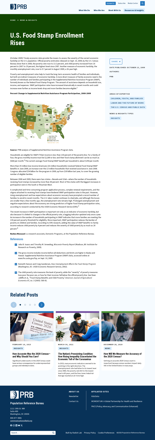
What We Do (84, 10)
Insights (115, 118)
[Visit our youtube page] (19, 425)
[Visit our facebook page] (11, 425)
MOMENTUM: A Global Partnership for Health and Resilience (116, 401)
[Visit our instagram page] (14, 425)
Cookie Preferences (106, 432)
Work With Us (114, 10)
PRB (111, 76)
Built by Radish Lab (74, 432)
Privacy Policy (90, 432)
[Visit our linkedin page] (16, 425)
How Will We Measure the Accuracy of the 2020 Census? (123, 355)
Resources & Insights (134, 10)
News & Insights (28, 20)
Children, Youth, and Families (127, 98)
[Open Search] (142, 3)
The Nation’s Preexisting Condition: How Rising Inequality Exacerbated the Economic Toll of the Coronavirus (77, 356)
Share (115, 61)
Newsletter (73, 396)
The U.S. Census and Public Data (128, 107)
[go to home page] (18, 9)
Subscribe (121, 3)
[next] (41, 305)
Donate (111, 3)
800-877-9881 (16, 418)
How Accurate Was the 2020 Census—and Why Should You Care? (31, 355)
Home (13, 20)
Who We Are (99, 10)
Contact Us (73, 401)
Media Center (133, 3)
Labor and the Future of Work (127, 103)
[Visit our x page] (22, 425)
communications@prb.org (21, 420)
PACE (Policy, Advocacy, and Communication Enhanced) (114, 406)
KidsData (95, 396)
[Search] (53, 433)
